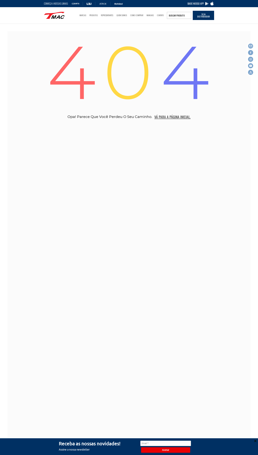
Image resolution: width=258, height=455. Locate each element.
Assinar (165, 449)
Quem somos (121, 15)
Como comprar (136, 15)
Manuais (150, 15)
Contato (160, 15)
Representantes (107, 15)
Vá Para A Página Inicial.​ (172, 116)
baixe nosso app (196, 3)
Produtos (93, 15)
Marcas (83, 15)
